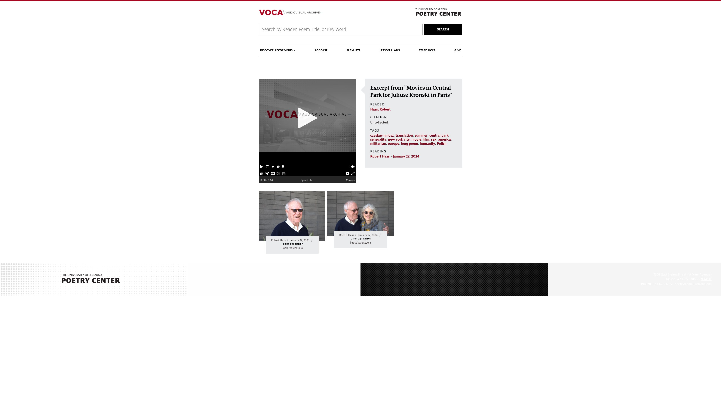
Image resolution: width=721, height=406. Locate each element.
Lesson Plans (389, 50)
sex (433, 139)
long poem (409, 143)
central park (439, 135)
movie (416, 139)
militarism (378, 143)
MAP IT (706, 279)
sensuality (378, 139)
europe (393, 143)
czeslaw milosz (382, 135)
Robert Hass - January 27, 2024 (394, 156)
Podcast (321, 50)
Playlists (353, 50)
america (444, 139)
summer (421, 135)
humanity (427, 143)
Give (457, 50)
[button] (262, 166)
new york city (399, 139)
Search (443, 29)
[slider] (283, 166)
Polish (441, 143)
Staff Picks (427, 50)
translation (404, 135)
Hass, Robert (380, 109)
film (426, 139)
